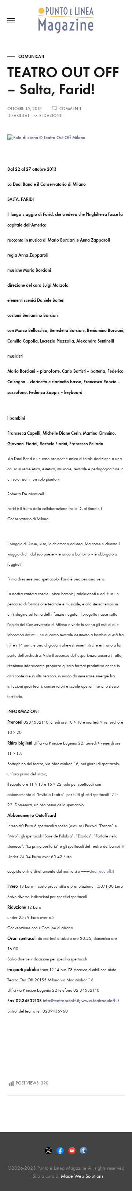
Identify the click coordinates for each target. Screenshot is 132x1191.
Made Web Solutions (82, 1176)
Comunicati (31, 56)
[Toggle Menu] (11, 21)
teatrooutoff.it (102, 871)
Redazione (50, 115)
